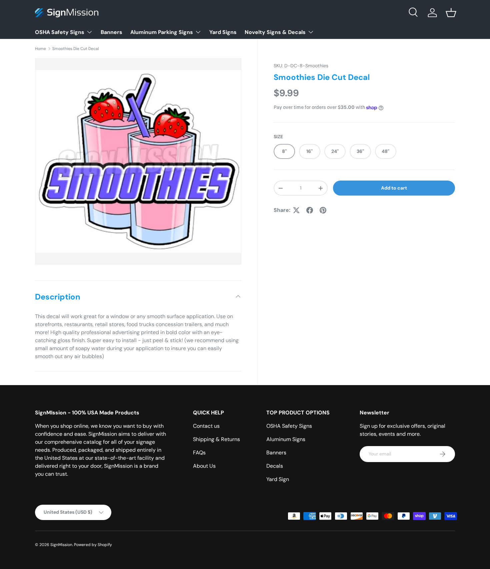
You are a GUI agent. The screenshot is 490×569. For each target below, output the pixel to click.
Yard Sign (277, 479)
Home (40, 48)
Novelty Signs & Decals (275, 32)
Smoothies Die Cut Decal (75, 48)
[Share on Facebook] (309, 210)
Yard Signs (223, 32)
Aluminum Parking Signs (161, 32)
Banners (111, 32)
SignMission (61, 544)
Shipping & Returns (216, 439)
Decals (274, 465)
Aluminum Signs (285, 439)
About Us (204, 465)
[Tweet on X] (296, 210)
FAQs (199, 452)
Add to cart (394, 188)
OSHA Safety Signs (59, 32)
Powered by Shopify (93, 544)
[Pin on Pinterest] (323, 210)
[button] (451, 12)
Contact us (206, 425)
